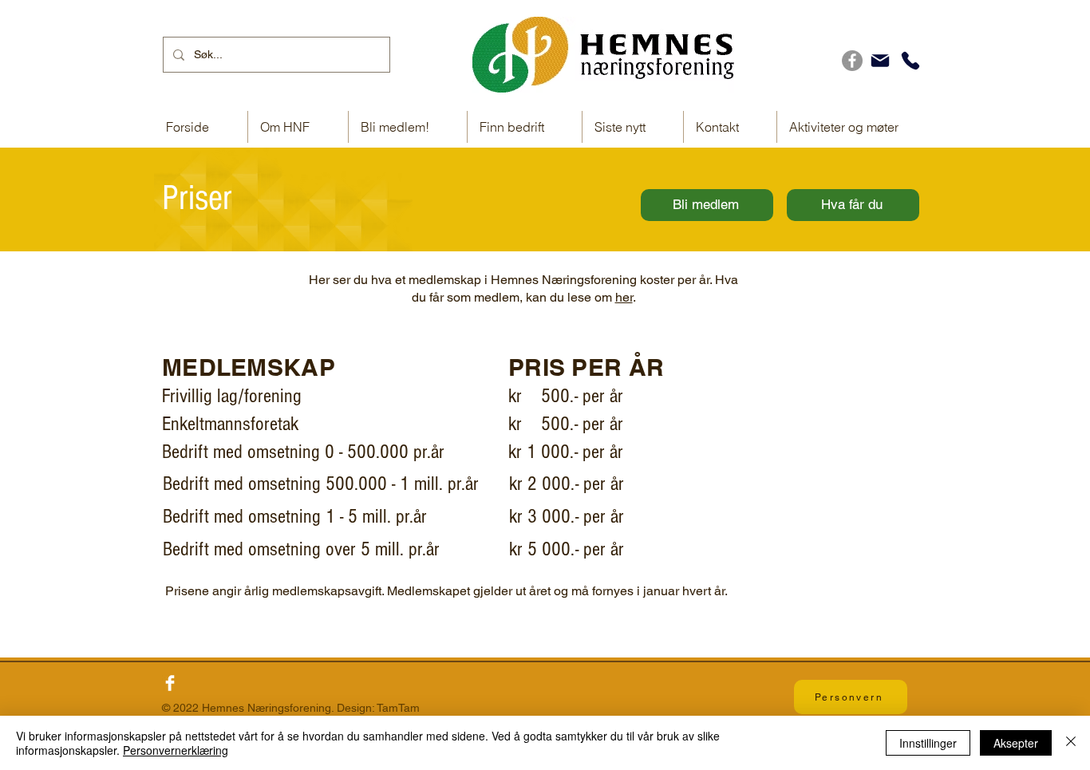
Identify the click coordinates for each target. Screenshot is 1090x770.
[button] (525, 127)
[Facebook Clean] (170, 683)
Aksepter (1015, 743)
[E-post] (880, 60)
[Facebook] (852, 60)
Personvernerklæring (175, 750)
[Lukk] (1070, 743)
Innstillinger (928, 743)
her (624, 297)
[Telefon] (910, 60)
